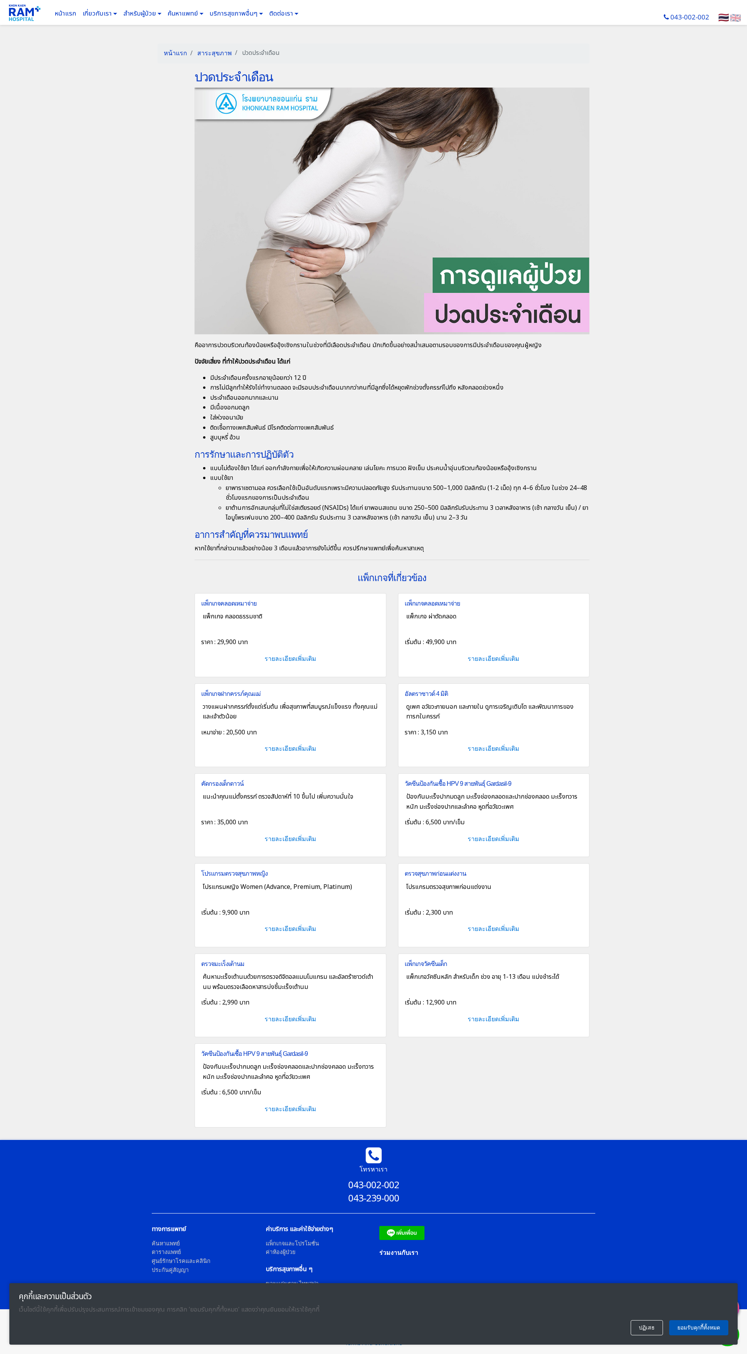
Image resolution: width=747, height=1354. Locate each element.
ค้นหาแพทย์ (184, 14)
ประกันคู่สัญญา (170, 1269)
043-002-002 (689, 16)
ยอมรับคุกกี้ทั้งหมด (698, 1327)
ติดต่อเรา (282, 14)
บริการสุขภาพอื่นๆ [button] (234, 14)
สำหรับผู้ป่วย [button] (140, 14)
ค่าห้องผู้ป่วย (280, 1252)
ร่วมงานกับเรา (398, 1252)
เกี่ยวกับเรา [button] (97, 14)
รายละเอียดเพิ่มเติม (290, 658)
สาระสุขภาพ (214, 53)
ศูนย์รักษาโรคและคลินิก (181, 1260)
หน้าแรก (65, 14)
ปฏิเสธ (647, 1327)
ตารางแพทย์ (166, 1252)
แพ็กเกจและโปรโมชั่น (292, 1243)
